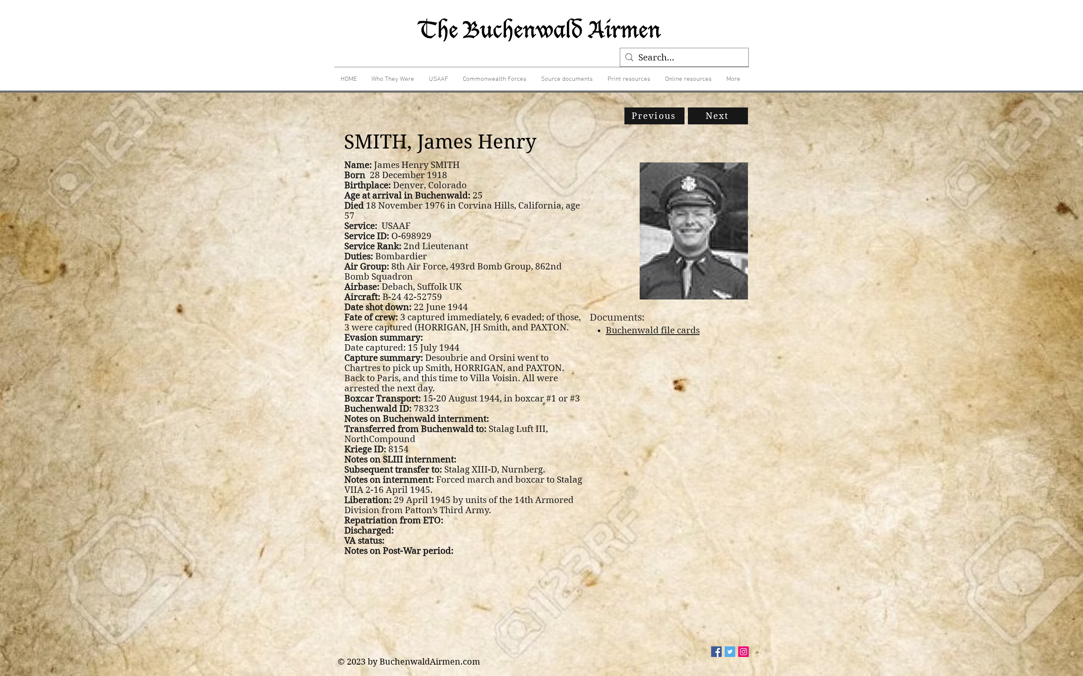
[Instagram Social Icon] (743, 651)
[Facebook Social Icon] (716, 651)
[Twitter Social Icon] (730, 651)
